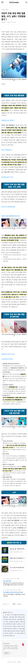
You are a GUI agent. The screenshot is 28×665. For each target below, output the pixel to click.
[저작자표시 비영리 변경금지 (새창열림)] (19, 604)
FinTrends (14, 2)
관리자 (19, 662)
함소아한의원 (7, 581)
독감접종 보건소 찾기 (7, 177)
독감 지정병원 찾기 (6, 150)
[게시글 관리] (9, 604)
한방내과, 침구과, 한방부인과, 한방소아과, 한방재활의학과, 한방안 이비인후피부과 (13, 584)
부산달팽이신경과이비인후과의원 (13, 592)
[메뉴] (2, 2)
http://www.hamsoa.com (9, 578)
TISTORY (14, 662)
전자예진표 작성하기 (7, 359)
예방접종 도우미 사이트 (8, 354)
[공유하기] (7, 604)
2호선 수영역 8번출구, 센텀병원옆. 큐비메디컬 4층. (14, 595)
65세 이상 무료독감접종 (8, 207)
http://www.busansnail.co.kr (10, 590)
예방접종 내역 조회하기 (8, 120)
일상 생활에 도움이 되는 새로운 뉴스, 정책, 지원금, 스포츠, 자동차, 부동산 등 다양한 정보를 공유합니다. (11, 648)
